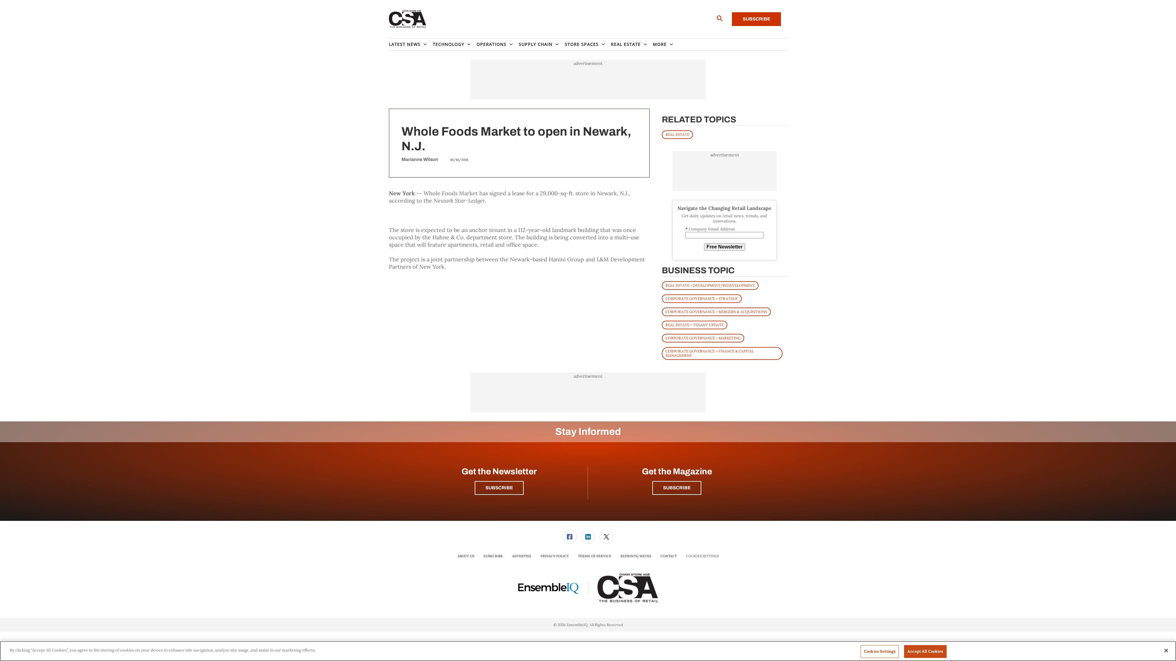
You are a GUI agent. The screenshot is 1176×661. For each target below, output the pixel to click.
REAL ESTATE (677, 134)
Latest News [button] (404, 44)
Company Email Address (710, 229)
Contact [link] (669, 556)
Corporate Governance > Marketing (703, 338)
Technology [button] (448, 44)
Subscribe (756, 19)
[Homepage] (408, 19)
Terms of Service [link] (594, 556)
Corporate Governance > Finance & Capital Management (709, 353)
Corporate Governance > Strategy (701, 298)
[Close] (1166, 650)
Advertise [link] (521, 556)
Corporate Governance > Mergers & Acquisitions (716, 311)
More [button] (660, 44)
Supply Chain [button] (535, 44)
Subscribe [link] (493, 556)
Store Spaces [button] (582, 44)
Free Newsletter (725, 246)
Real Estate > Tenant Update (694, 325)
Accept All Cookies (925, 651)
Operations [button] (492, 44)
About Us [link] (466, 556)
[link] (570, 537)
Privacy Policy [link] (555, 556)
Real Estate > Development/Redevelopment (710, 285)
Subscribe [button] (499, 487)
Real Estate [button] (626, 44)
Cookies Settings (702, 556)
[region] (588, 651)
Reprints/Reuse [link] (635, 556)
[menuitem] (411, 44)
